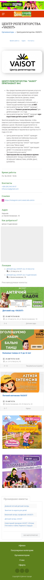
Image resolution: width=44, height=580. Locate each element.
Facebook (17, 571)
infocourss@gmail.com (10, 189)
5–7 (5, 408)
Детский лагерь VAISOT (13, 519)
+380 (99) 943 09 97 (9, 187)
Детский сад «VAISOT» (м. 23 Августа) (20, 269)
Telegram (27, 571)
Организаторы (8, 32)
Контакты (31, 41)
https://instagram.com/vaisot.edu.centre (19, 200)
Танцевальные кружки (34, 366)
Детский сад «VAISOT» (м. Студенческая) (21, 275)
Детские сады (31, 323)
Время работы (14, 41)
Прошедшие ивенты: (16, 498)
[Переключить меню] (3, 14)
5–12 (6, 366)
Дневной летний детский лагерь (17, 506)
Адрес (24, 41)
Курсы (28, 408)
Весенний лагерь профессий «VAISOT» (19, 515)
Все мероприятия (31, 535)
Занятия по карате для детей (16, 510)
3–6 (5, 323)
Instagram (22, 571)
